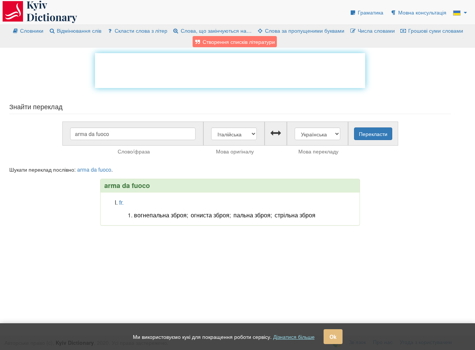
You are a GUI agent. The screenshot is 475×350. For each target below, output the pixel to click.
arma (83, 169)
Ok (333, 336)
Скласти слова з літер (140, 30)
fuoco (104, 169)
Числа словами (375, 30)
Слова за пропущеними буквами (303, 30)
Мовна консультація (421, 12)
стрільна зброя (295, 215)
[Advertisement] (230, 70)
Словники (31, 30)
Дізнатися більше (294, 336)
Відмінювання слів (78, 30)
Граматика (369, 12)
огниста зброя (210, 215)
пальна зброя (252, 215)
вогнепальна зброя (160, 215)
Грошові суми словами (435, 30)
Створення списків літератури (238, 41)
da (94, 169)
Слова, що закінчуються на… (215, 30)
